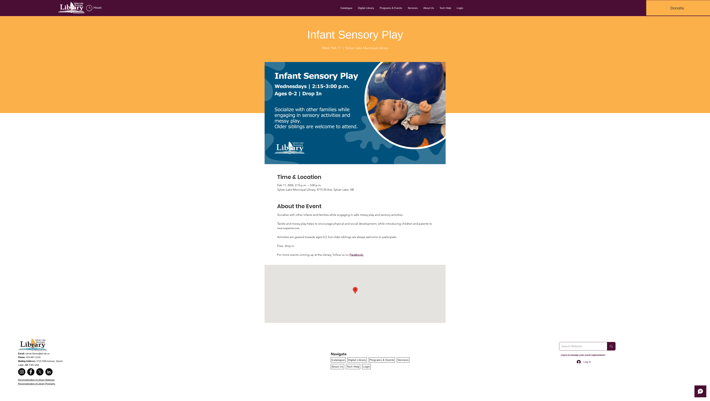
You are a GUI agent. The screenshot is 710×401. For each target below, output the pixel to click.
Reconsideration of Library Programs (36, 383)
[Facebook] (30, 371)
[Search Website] (611, 346)
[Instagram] (21, 371)
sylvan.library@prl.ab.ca (37, 353)
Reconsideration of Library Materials (36, 380)
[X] (39, 371)
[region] (98, 8)
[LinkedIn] (49, 371)
